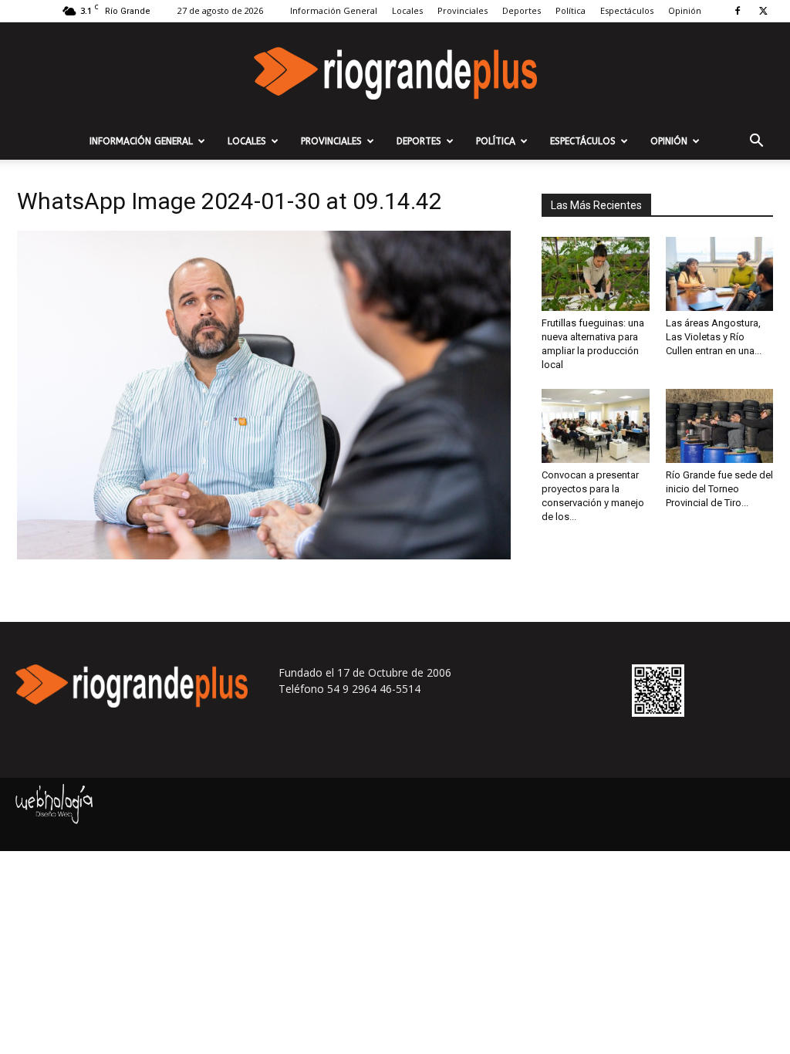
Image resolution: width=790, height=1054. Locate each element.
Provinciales (462, 10)
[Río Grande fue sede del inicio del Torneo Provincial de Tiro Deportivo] (720, 426)
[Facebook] (737, 11)
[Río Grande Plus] (395, 73)
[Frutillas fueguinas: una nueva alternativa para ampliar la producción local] (596, 274)
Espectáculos (626, 10)
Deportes (521, 10)
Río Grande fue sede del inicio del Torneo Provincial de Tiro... (719, 488)
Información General (333, 10)
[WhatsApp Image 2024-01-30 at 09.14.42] (264, 555)
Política (570, 10)
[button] (756, 142)
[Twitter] (763, 11)
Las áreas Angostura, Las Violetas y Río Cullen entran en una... (713, 336)
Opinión (684, 10)
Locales (407, 10)
